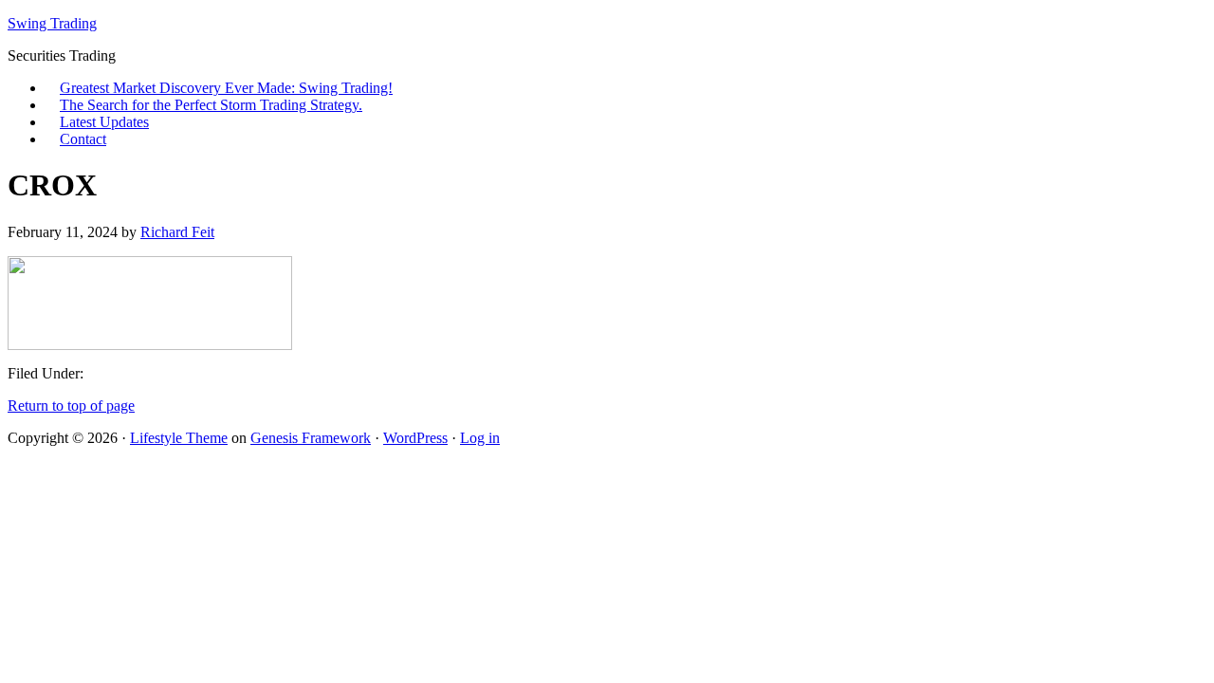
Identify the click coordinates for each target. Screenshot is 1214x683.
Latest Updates (104, 122)
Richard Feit (177, 232)
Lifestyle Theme (179, 438)
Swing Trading (52, 23)
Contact (83, 139)
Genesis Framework (310, 438)
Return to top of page (71, 405)
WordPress (415, 438)
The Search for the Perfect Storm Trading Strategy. (211, 105)
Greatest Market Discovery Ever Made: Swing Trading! (226, 88)
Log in (480, 438)
